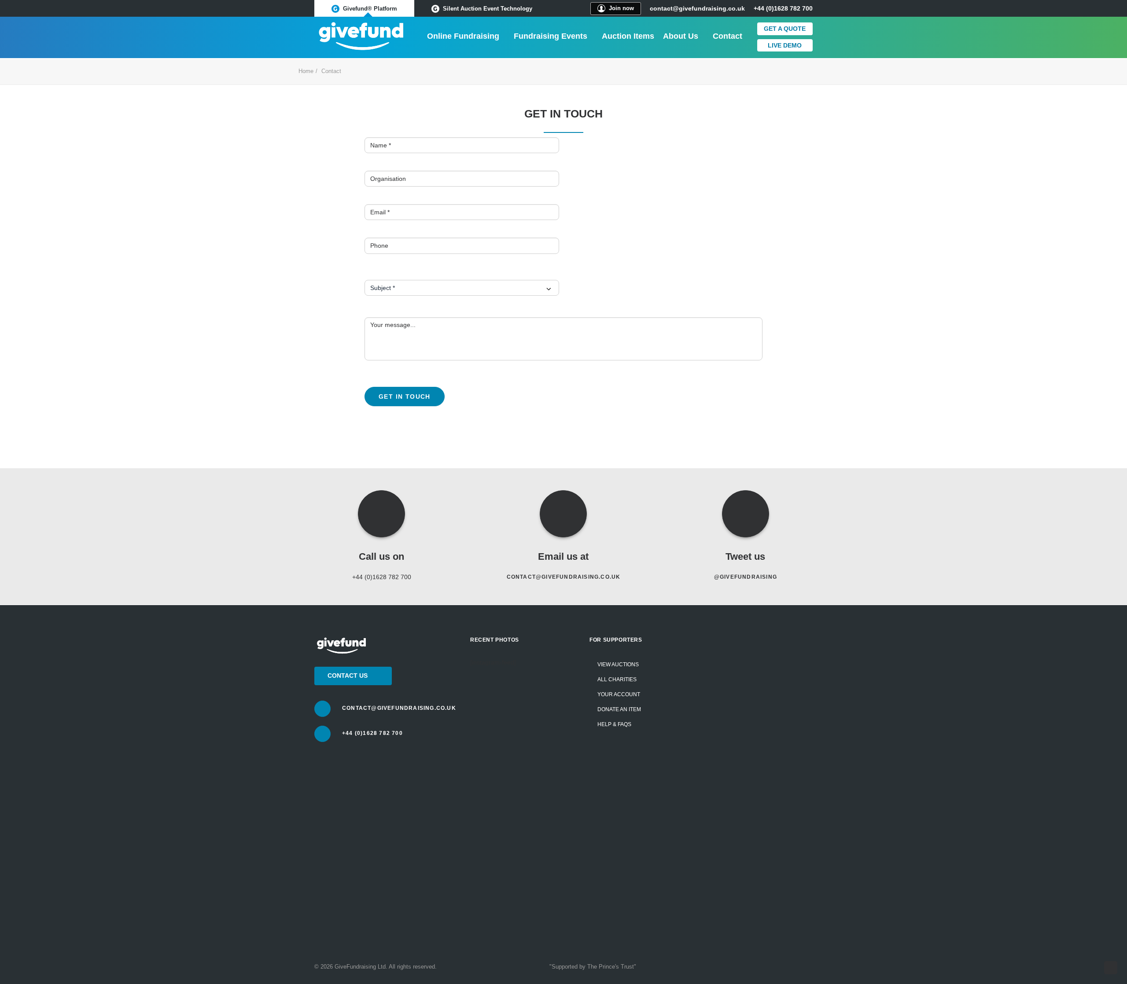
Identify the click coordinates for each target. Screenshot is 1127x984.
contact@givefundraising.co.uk (697, 8)
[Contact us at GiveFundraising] (322, 709)
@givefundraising (745, 577)
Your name (725, 687)
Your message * (732, 806)
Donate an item (619, 709)
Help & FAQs (614, 724)
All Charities (617, 679)
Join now (621, 8)
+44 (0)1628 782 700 (372, 733)
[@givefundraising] (745, 513)
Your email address (737, 747)
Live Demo (785, 45)
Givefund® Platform (370, 8)
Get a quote (785, 28)
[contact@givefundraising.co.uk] (563, 513)
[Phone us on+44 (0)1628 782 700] (322, 734)
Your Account (618, 694)
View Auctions (618, 664)
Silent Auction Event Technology (487, 8)
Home (305, 71)
